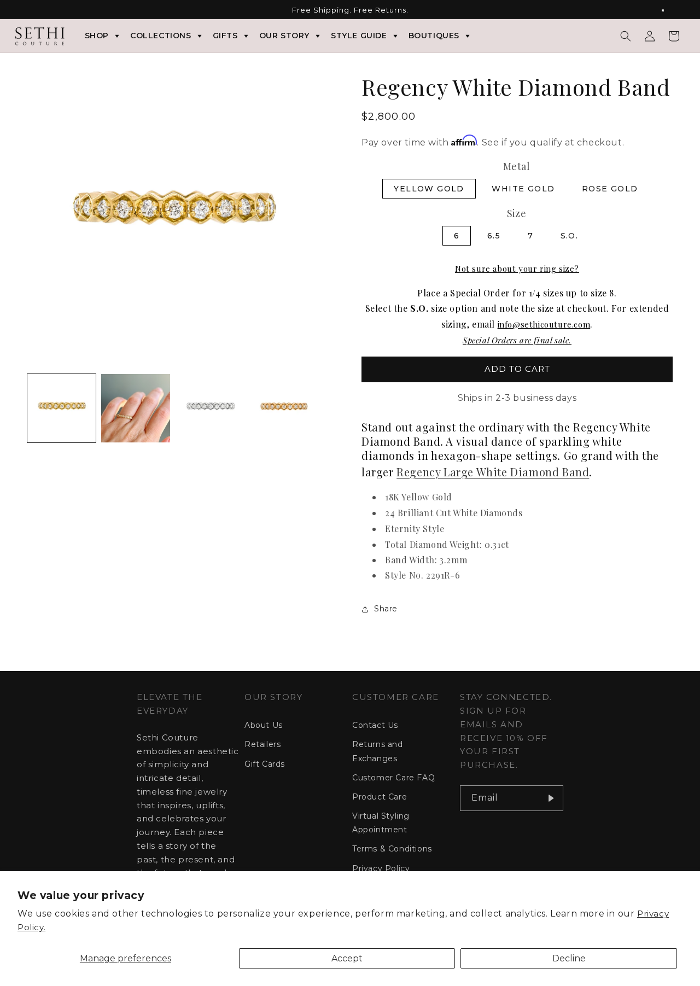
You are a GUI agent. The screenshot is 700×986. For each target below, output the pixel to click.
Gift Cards (264, 764)
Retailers (262, 744)
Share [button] (386, 609)
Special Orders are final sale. (517, 340)
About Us (263, 725)
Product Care (379, 797)
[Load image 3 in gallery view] (210, 408)
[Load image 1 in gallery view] (61, 408)
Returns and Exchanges (377, 751)
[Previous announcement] (31, 10)
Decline (569, 958)
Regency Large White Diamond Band (492, 471)
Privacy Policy (381, 868)
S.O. (570, 236)
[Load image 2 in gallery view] (135, 408)
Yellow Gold (429, 189)
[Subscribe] (551, 798)
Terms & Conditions (392, 849)
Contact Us (375, 725)
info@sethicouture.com (544, 324)
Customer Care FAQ (393, 778)
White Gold (523, 189)
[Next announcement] (669, 10)
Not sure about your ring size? (517, 268)
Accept (347, 958)
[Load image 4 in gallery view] (283, 408)
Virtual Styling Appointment (381, 823)
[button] (626, 36)
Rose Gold (610, 189)
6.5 (493, 236)
